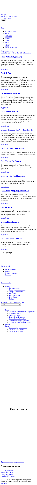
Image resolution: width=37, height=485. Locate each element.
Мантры (7, 38)
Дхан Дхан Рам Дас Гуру (11, 57)
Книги (7, 46)
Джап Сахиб (13, 297)
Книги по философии (16, 331)
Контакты (8, 275)
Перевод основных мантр (17, 290)
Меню (3, 20)
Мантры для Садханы (16, 292)
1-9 (2, 53)
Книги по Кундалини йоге (18, 328)
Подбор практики (11, 47)
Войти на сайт (6, 266)
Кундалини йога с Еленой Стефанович (22, 312)
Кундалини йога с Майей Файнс (20, 322)
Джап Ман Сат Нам (9, 112)
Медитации (9, 35)
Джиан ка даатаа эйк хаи (11, 238)
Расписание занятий (11, 269)
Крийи (7, 33)
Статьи (7, 40)
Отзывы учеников (11, 273)
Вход (3, 28)
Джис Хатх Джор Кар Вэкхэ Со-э (15, 191)
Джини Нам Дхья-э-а (10, 222)
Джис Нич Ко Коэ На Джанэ (13, 176)
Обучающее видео (15, 315)
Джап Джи (12, 293)
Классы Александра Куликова (19, 321)
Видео (7, 42)
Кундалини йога (10, 31)
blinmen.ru (4, 483)
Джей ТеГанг (6, 73)
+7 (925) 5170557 (6, 18)
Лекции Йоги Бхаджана (17, 317)
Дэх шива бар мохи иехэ (11, 93)
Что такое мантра (14, 288)
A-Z (4, 53)
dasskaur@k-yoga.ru (8, 476)
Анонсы (7, 271)
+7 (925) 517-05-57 (8, 471)
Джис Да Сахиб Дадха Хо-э (12, 148)
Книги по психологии (16, 329)
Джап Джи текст (14, 295)
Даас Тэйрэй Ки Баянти (11, 161)
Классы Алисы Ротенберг (17, 319)
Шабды (11, 299)
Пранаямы (8, 37)
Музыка (7, 44)
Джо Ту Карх (6, 207)
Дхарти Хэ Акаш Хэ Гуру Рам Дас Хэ (17, 130)
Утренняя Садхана (15, 313)
